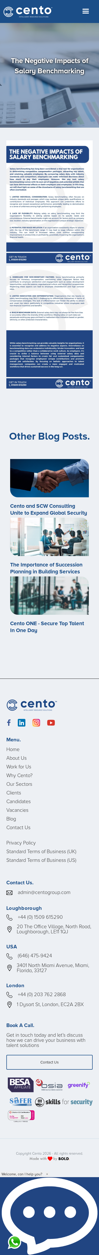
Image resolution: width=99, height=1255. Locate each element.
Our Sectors (19, 784)
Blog (11, 818)
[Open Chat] (49, 1216)
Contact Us (18, 827)
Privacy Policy (21, 842)
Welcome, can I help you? (22, 1174)
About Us (16, 758)
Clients (13, 792)
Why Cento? (19, 775)
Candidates (18, 801)
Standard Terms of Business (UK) (41, 851)
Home (13, 749)
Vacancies (17, 810)
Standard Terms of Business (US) (41, 860)
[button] (85, 11)
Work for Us (18, 766)
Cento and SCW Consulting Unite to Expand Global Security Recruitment (48, 513)
